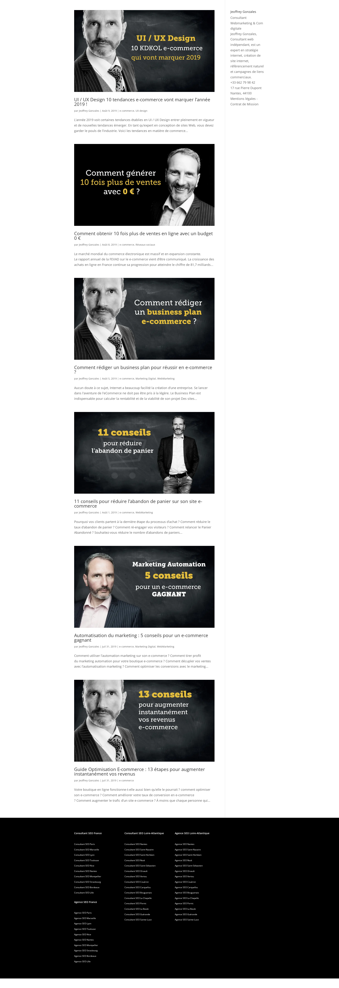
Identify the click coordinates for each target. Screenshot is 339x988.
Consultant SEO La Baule (136, 908)
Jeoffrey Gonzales (89, 110)
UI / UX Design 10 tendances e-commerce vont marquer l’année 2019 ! (142, 101)
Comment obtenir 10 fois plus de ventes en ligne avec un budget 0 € (143, 235)
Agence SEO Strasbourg (86, 950)
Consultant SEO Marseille (86, 849)
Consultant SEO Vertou (135, 876)
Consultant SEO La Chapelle (138, 898)
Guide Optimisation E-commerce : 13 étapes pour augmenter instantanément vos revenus (139, 771)
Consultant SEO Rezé (134, 860)
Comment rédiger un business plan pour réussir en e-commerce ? (143, 369)
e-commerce (127, 110)
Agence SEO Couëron (185, 881)
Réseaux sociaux (145, 244)
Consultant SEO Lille (84, 892)
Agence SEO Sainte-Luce (187, 919)
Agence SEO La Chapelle (187, 898)
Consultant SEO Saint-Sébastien (140, 865)
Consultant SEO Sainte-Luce (138, 919)
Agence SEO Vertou (184, 876)
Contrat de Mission (244, 104)
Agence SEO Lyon (82, 923)
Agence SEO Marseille (85, 918)
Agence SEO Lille (82, 961)
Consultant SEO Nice (84, 865)
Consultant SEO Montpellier (87, 876)
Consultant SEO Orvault (135, 871)
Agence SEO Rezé (183, 860)
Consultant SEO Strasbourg (87, 881)
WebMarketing (166, 378)
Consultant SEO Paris (84, 844)
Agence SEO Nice (82, 934)
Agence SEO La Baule (185, 908)
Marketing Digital (146, 378)
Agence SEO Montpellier (86, 945)
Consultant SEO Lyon (84, 854)
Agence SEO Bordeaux (85, 955)
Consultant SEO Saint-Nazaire (139, 849)
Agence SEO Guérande (186, 914)
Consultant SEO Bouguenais (138, 892)
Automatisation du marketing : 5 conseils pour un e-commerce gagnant (141, 637)
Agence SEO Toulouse (85, 928)
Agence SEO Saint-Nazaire (188, 849)
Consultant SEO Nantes (85, 871)
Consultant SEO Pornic (135, 903)
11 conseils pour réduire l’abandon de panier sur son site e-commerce (138, 503)
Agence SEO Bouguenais (187, 892)
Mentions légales (243, 99)
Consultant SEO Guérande (137, 914)
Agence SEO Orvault (185, 871)
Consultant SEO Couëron (136, 881)
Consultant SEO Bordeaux (86, 887)
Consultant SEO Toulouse (86, 860)
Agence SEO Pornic (184, 903)
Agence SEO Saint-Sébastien (189, 865)
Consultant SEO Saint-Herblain (139, 854)
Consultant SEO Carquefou (137, 887)
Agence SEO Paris (83, 912)
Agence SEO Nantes (84, 939)
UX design (141, 110)
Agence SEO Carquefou (186, 887)
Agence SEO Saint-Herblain (188, 854)
